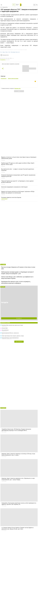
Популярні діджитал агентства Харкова (11, 197)
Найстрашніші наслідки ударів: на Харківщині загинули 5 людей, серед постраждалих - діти (17, 272)
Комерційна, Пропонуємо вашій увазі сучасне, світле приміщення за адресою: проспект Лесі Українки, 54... (19, 503)
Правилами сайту (18, 88)
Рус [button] (34, 4)
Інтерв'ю (4, 302)
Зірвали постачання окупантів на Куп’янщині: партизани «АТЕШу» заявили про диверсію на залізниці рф (18, 192)
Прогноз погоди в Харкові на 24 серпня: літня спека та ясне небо (18, 268)
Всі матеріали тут (19, 318)
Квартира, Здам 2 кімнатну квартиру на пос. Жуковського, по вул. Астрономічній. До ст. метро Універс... (18, 479)
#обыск (6, 52)
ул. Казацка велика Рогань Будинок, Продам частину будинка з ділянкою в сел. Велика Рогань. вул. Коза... (18, 528)
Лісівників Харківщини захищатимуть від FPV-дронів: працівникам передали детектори (18, 175)
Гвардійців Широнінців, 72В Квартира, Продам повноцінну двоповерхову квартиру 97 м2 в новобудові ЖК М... (16, 429)
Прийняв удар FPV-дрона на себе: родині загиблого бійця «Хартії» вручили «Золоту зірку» (17, 163)
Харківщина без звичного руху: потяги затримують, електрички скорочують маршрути (16, 282)
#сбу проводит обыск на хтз (15, 52)
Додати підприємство (19, 341)
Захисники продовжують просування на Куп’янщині (14, 187)
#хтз (1, 52)
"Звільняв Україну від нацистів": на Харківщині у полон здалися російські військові (17, 181)
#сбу (9, 52)
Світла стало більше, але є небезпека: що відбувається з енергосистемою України (17, 277)
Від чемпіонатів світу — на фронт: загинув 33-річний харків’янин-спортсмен (17, 169)
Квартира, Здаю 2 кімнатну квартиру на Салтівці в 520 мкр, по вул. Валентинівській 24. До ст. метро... (18, 454)
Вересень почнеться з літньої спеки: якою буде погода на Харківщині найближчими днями (18, 157)
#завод (3, 52)
